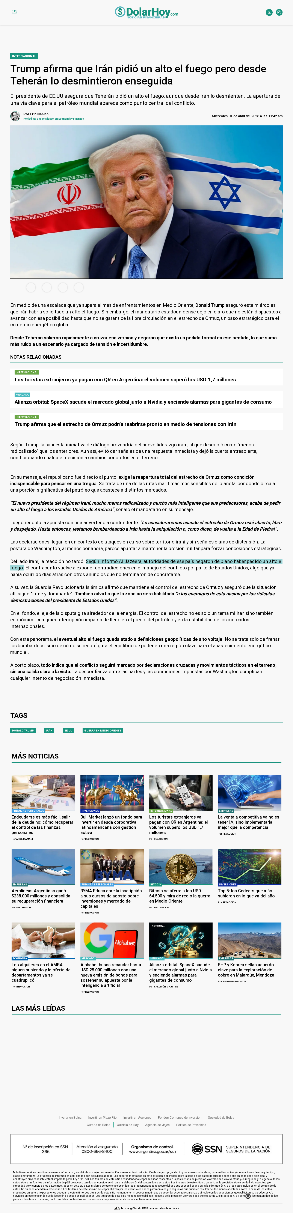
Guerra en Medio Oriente (102, 730)
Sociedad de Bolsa (221, 1118)
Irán (49, 730)
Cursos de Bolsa (98, 1125)
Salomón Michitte (163, 986)
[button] (14, 12)
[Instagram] (279, 12)
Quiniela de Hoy (128, 1125)
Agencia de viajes (157, 1125)
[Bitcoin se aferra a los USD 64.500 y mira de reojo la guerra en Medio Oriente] (181, 866)
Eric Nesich (21, 907)
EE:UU (68, 730)
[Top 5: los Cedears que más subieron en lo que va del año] (249, 866)
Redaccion (89, 839)
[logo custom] (146, 12)
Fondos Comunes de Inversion (179, 1118)
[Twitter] (269, 12)
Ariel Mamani (22, 839)
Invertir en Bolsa (70, 1118)
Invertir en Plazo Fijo (102, 1118)
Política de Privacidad (191, 1125)
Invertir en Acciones (137, 1118)
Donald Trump (23, 730)
